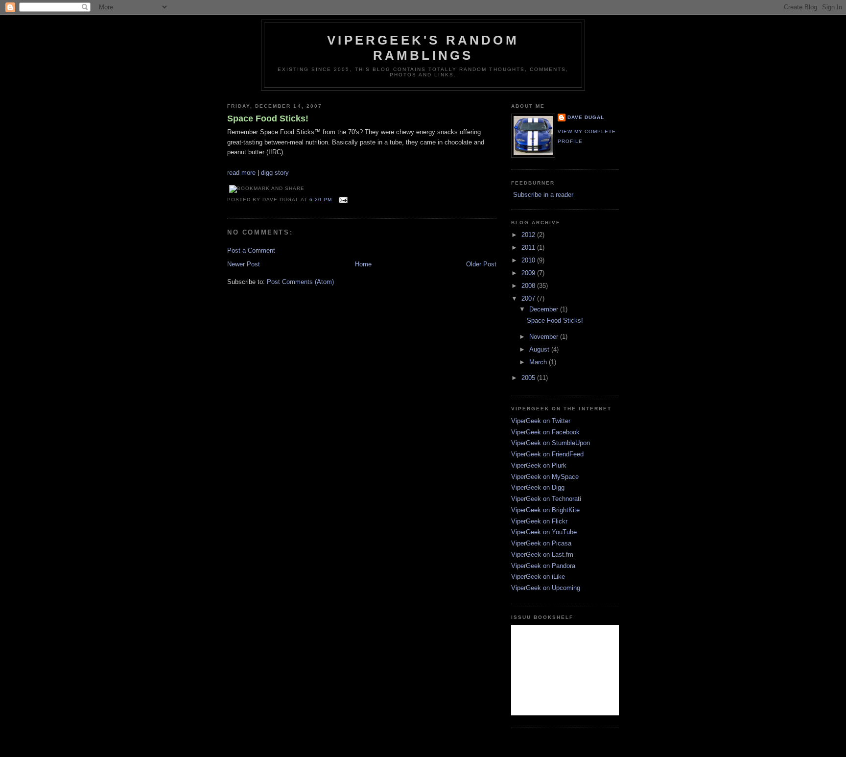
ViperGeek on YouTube (544, 532)
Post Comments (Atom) (300, 281)
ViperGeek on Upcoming (545, 587)
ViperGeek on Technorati (546, 498)
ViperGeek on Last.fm (542, 554)
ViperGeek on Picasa (541, 543)
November (544, 336)
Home (363, 264)
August (540, 349)
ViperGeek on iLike (538, 576)
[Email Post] (341, 199)
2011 (529, 247)
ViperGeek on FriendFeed (547, 454)
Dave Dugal (585, 117)
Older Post (481, 264)
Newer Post (243, 264)
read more (241, 172)
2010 (529, 260)
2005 (529, 377)
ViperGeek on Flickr (539, 521)
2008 (529, 285)
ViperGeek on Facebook (545, 432)
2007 (529, 298)
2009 (529, 273)
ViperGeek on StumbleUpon (550, 443)
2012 (529, 234)
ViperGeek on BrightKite (545, 510)
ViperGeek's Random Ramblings (423, 48)
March (539, 362)
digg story (275, 172)
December (544, 309)
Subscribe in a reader (543, 194)
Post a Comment (251, 250)
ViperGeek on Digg (537, 487)
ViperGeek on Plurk (538, 465)
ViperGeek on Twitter (540, 421)
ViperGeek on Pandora (543, 565)
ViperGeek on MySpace (545, 476)
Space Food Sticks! (267, 118)
